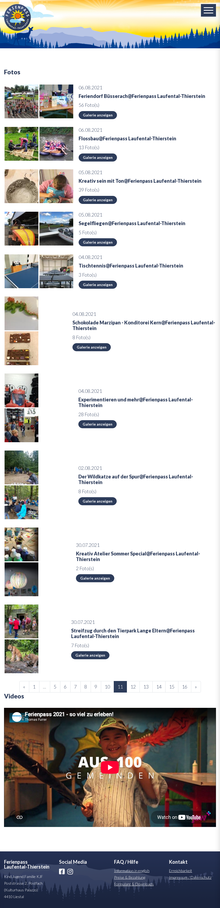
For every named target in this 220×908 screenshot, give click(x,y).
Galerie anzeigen (98, 115)
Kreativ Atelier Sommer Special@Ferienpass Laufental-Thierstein (138, 556)
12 (133, 687)
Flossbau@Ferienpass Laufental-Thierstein (127, 138)
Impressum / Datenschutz (190, 877)
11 (120, 687)
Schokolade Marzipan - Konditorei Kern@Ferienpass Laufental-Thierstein (143, 325)
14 (159, 687)
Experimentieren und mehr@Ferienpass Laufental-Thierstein (135, 402)
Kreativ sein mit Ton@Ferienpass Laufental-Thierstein (140, 181)
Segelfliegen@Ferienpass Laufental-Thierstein (132, 223)
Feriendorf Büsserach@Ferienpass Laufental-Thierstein (142, 96)
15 (171, 687)
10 (107, 687)
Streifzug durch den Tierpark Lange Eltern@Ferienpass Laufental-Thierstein (133, 633)
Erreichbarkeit (180, 870)
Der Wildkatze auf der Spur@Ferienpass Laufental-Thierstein (135, 479)
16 (184, 687)
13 (146, 687)
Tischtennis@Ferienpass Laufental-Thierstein (131, 266)
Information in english (131, 870)
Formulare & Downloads (134, 884)
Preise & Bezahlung (129, 877)
